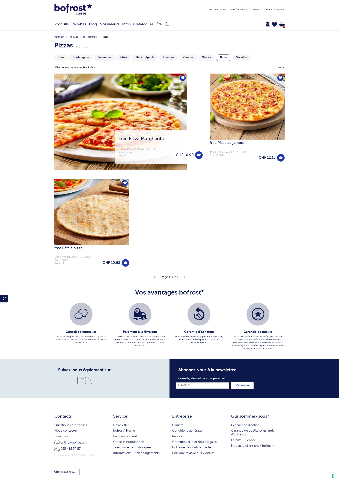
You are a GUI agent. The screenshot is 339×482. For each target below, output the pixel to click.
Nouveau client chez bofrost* (252, 445)
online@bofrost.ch (73, 442)
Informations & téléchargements (136, 453)
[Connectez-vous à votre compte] (267, 24)
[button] (274, 24)
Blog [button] (93, 24)
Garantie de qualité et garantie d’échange (253, 432)
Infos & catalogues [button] (137, 24)
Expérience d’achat (245, 425)
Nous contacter (65, 430)
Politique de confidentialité (191, 447)
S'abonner (242, 385)
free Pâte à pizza (68, 248)
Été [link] (159, 24)
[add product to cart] (199, 155)
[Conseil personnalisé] (81, 314)
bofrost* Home (124, 430)
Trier (279, 67)
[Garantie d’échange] (199, 314)
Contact (267, 9)
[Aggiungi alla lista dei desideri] (183, 78)
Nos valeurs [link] (109, 24)
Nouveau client (217, 9)
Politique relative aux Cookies (193, 453)
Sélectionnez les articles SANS (73, 67)
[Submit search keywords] (167, 24)
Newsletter (121, 425)
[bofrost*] (73, 10)
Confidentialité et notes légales (194, 442)
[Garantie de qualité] (258, 314)
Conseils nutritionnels (128, 442)
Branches (61, 436)
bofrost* (59, 37)
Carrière (255, 9)
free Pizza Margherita (141, 139)
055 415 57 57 (70, 448)
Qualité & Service (238, 9)
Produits (73, 37)
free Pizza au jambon (228, 143)
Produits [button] (61, 24)
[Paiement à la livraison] (140, 314)
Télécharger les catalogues (132, 447)
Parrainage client (125, 436)
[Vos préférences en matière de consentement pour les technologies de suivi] (332, 475)
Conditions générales (187, 430)
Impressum (180, 436)
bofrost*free (90, 37)
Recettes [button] (79, 24)
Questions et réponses (70, 425)
